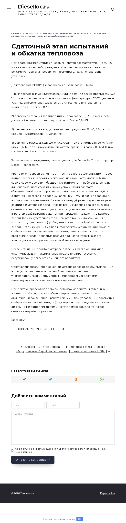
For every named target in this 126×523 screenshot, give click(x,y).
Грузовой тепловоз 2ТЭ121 (88, 351)
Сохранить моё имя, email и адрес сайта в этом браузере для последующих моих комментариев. (60, 450)
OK (80, 519)
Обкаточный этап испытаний (45, 346)
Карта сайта (107, 493)
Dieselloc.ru (34, 6)
